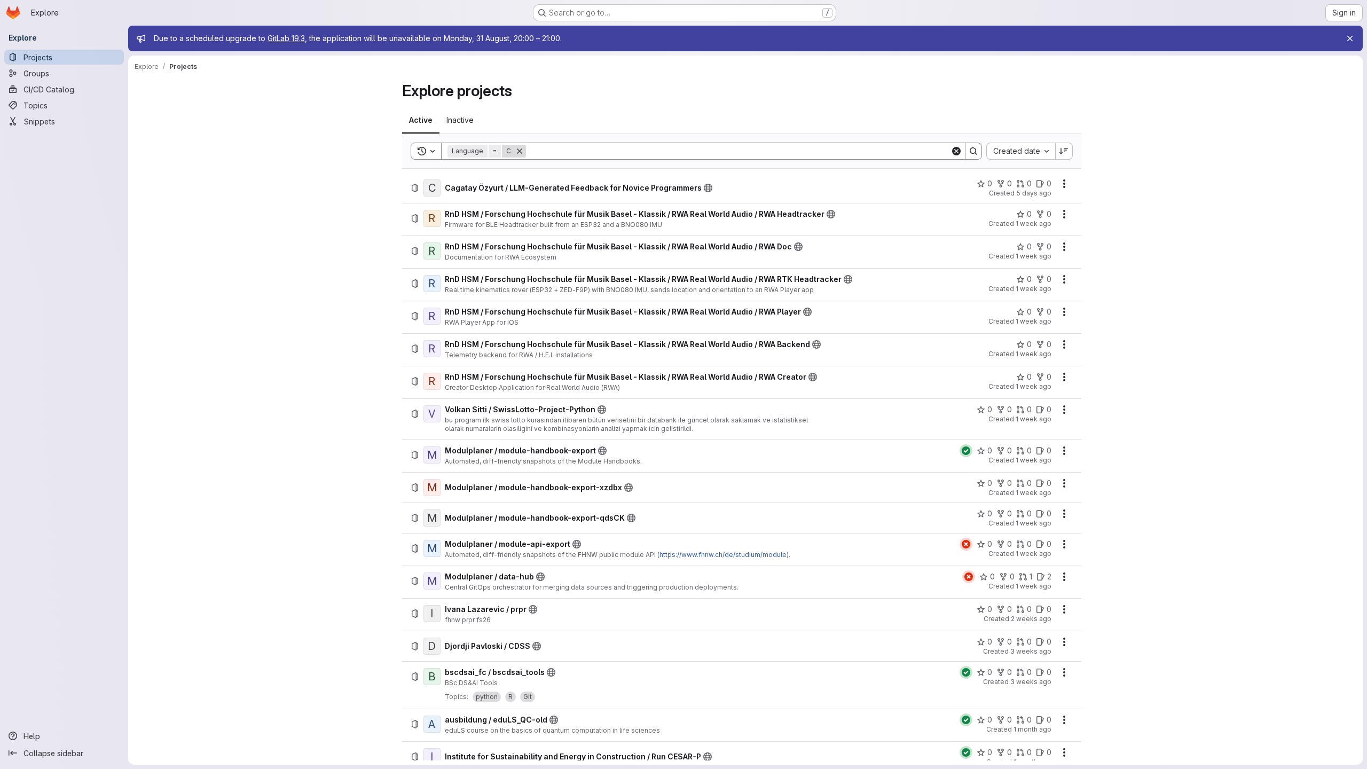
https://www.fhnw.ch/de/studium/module (723, 555)
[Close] (1350, 38)
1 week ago (1033, 223)
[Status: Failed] (966, 544)
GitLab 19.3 (286, 38)
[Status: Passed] (966, 450)
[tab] (420, 120)
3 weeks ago (1030, 651)
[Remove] (519, 151)
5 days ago (1033, 193)
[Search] (973, 151)
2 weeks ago (1031, 619)
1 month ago (1032, 729)
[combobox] (1020, 151)
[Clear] (956, 151)
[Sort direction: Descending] (1064, 151)
